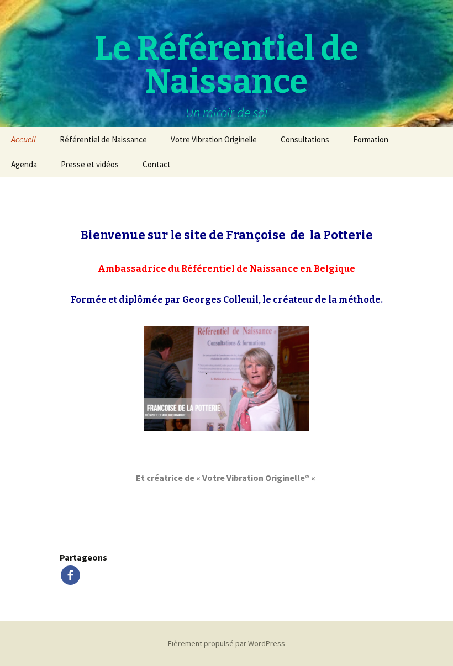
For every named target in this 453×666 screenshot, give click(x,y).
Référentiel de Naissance (103, 139)
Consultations (305, 139)
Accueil (23, 139)
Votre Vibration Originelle (214, 139)
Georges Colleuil (220, 299)
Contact (157, 164)
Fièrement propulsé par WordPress (226, 643)
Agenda (24, 164)
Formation (370, 139)
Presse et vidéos (90, 164)
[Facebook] (70, 575)
